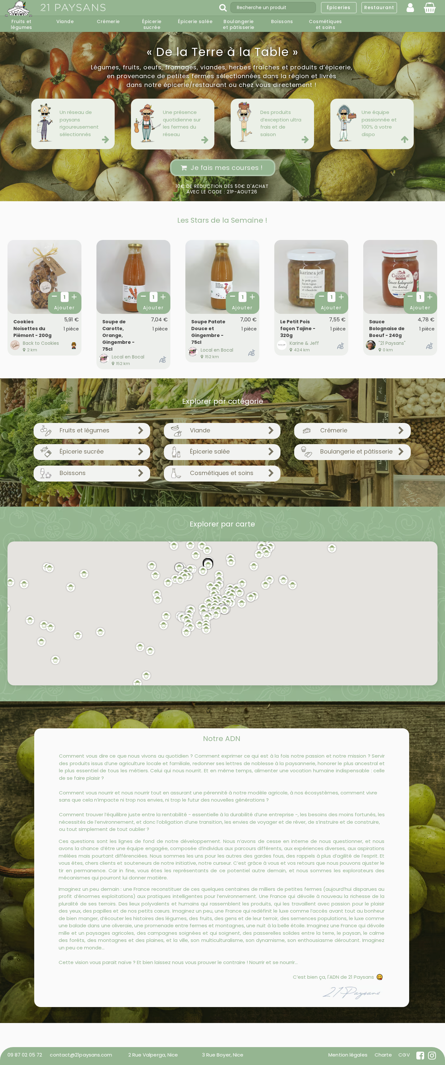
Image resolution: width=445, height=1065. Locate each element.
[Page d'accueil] (19, 8)
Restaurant (379, 7)
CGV (403, 1054)
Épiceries (339, 7)
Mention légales (347, 1054)
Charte (383, 1054)
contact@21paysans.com (81, 1054)
